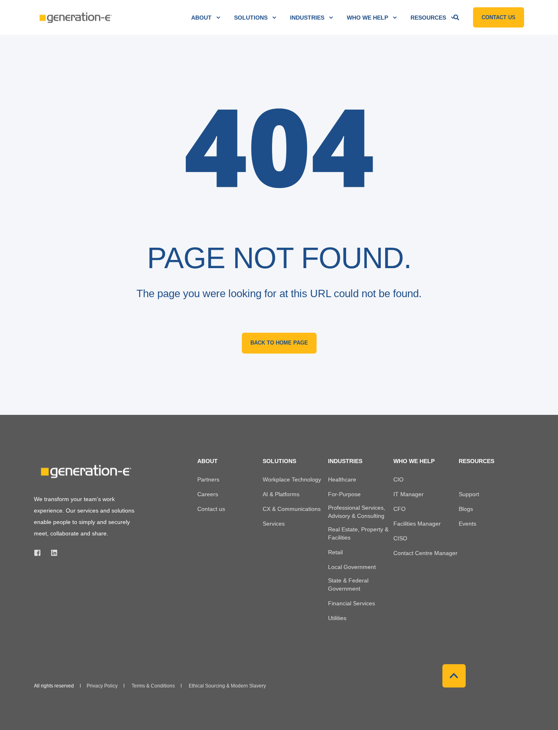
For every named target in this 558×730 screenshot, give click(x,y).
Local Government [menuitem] (352, 567)
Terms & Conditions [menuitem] (153, 685)
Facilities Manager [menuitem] (417, 523)
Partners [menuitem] (208, 479)
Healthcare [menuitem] (342, 479)
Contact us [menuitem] (211, 509)
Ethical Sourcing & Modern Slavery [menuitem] (227, 685)
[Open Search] (457, 16)
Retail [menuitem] (335, 552)
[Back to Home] (75, 17)
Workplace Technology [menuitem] (292, 479)
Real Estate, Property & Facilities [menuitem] (358, 533)
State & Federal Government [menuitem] (348, 584)
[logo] (85, 471)
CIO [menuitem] (398, 479)
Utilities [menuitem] (337, 618)
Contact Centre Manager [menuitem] (425, 553)
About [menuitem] (201, 17)
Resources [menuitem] (428, 17)
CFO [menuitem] (399, 509)
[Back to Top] (454, 675)
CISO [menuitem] (400, 538)
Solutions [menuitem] (251, 17)
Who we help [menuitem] (367, 17)
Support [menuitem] (469, 494)
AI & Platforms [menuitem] (281, 494)
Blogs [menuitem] (466, 509)
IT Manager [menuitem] (408, 494)
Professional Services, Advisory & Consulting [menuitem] (356, 511)
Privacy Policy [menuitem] (102, 685)
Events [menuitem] (467, 523)
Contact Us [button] (499, 17)
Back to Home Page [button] (279, 343)
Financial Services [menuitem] (351, 603)
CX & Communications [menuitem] (292, 509)
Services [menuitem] (274, 523)
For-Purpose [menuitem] (344, 494)
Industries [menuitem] (307, 17)
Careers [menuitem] (207, 494)
